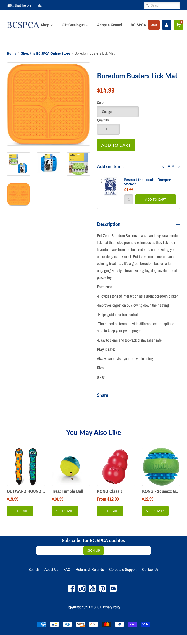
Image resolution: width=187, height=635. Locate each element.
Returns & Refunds (90, 569)
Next (179, 169)
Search (34, 569)
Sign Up (93, 550)
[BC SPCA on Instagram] (82, 590)
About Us (51, 569)
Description (108, 224)
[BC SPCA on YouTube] (92, 590)
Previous (163, 169)
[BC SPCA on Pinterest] (102, 590)
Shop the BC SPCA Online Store (45, 53)
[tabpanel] (138, 191)
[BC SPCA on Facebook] (71, 590)
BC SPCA (138, 25)
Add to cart (155, 199)
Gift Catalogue (74, 25)
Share (102, 395)
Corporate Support (123, 569)
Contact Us (150, 569)
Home (11, 53)
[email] (113, 590)
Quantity (103, 120)
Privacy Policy (111, 607)
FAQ (67, 569)
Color (101, 102)
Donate (154, 25)
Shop (45, 25)
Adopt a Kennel (109, 25)
